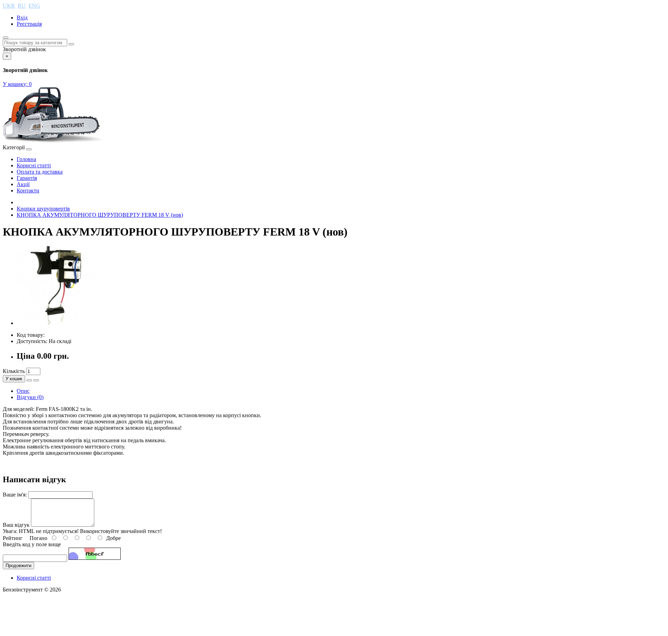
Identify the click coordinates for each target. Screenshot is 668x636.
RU (22, 6)
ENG (34, 6)
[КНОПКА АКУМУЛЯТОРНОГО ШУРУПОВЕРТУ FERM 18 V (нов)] (56, 323)
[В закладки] (29, 380)
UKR (9, 6)
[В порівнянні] (36, 380)
